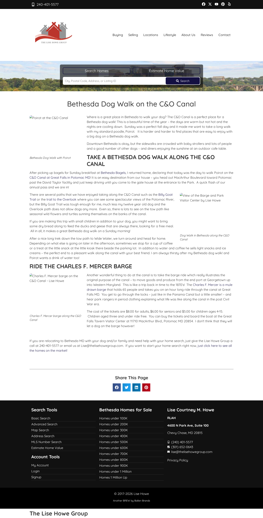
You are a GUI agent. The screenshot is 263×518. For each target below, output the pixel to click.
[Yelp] (229, 4)
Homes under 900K (113, 466)
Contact (224, 35)
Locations (150, 35)
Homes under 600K (113, 448)
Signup (36, 477)
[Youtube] (216, 4)
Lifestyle (170, 35)
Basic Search (40, 418)
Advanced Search (44, 424)
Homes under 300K (113, 430)
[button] (117, 387)
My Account (40, 465)
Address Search (42, 436)
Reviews (207, 35)
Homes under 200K (113, 424)
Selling (133, 35)
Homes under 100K (113, 418)
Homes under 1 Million (115, 471)
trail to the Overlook (62, 199)
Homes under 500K (113, 442)
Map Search (40, 430)
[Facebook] (203, 4)
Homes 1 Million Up (113, 477)
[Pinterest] (223, 4)
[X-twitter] (210, 4)
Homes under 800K (113, 460)
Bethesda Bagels (113, 173)
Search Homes (96, 70)
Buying (118, 35)
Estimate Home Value (166, 70)
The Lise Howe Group (59, 513)
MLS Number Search (46, 442)
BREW (126, 500)
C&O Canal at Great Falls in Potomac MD (60, 177)
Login (35, 471)
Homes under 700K (113, 454)
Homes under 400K (113, 436)
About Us (188, 35)
